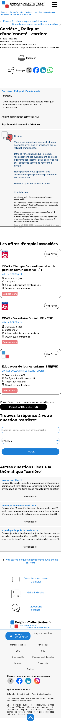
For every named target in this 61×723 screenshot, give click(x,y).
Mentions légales (18, 645)
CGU (18, 651)
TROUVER (30, 451)
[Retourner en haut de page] (30, 717)
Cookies (30, 669)
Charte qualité (18, 657)
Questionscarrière (36, 608)
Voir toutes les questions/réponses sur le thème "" (32, 561)
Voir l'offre (52, 253)
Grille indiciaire (35, 592)
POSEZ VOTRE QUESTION (23, 406)
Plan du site (43, 663)
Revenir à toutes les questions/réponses (25, 21)
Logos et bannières (43, 633)
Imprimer (30, 57)
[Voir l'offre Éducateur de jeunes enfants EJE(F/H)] (30, 371)
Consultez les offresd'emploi (36, 580)
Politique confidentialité (43, 657)
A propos (18, 663)
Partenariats (43, 645)
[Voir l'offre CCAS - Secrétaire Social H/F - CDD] (30, 323)
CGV (43, 651)
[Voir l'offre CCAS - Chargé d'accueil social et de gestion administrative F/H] (30, 273)
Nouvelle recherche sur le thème (35, 24)
